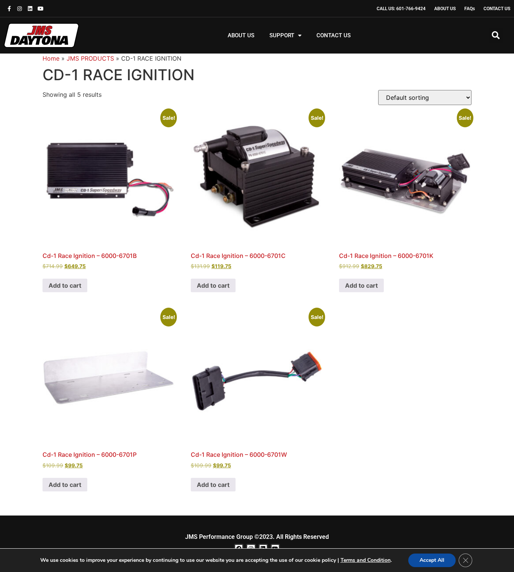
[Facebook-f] (9, 8)
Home (51, 58)
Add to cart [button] (65, 285)
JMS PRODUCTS (90, 58)
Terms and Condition (366, 560)
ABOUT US (241, 35)
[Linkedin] (30, 8)
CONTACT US (333, 35)
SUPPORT (281, 35)
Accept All (432, 560)
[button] (496, 35)
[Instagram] (19, 8)
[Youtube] (40, 8)
